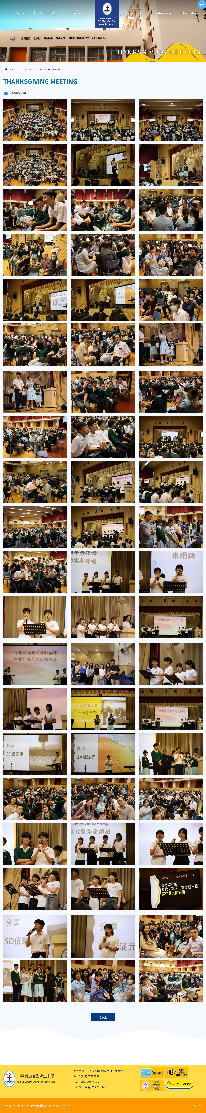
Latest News (27, 69)
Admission (163, 13)
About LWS (49, 13)
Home (20, 13)
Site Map (7, 1105)
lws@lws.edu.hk (94, 1087)
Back (103, 1017)
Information (189, 13)
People (77, 13)
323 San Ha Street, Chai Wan (105, 1071)
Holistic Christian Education (134, 12)
